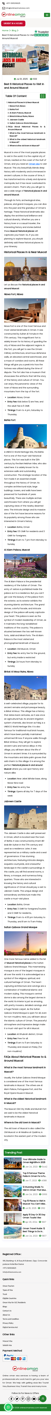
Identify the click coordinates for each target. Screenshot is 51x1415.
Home (5, 30)
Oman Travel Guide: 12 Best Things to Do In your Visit (34, 1231)
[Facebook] (11, 1399)
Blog (14, 30)
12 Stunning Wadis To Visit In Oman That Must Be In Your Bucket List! (35, 1190)
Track (5, 1294)
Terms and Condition (11, 1319)
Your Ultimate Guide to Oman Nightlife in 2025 (34, 1161)
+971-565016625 (12, 3)
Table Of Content (16, 96)
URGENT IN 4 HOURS (13, 23)
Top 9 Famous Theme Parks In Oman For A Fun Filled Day (35, 1176)
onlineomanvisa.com (30, 1407)
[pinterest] (23, 1399)
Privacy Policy (8, 1323)
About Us (6, 1315)
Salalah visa (7, 1345)
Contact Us (7, 1311)
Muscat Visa (7, 1341)
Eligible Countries (9, 1298)
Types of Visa (8, 1290)
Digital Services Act (10, 1327)
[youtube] (34, 1399)
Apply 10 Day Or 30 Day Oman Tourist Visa (34, 1216)
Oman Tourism (8, 1286)
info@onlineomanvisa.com (17, 8)
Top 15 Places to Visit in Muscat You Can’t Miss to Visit (34, 1203)
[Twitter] (17, 1399)
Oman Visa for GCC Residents (14, 1303)
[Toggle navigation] (47, 15)
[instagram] (28, 1399)
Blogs (5, 1307)
